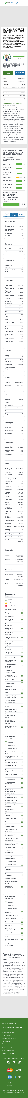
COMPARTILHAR (19, 72)
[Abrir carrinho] (2, 2)
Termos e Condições (8, 1053)
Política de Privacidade (8, 1051)
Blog (3, 1044)
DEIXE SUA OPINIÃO (8, 72)
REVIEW (21, 214)
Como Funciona (6, 1035)
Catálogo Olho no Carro (9, 1038)
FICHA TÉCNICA (14, 214)
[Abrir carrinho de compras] (25, 2)
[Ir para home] (9, 3)
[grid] (14, 584)
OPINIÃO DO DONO (7, 214)
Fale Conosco (6, 1041)
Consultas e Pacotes (8, 1032)
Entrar (20, 2)
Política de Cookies (7, 1048)
